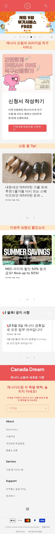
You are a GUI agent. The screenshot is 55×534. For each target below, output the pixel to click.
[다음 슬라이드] (40, 37)
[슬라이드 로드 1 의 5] (20, 37)
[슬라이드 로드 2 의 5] (24, 37)
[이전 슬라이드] (15, 37)
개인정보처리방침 (35, 531)
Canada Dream (17, 527)
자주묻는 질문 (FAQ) (16, 489)
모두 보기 (48, 312)
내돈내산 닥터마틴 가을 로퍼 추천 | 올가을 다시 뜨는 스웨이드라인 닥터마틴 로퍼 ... (26, 191)
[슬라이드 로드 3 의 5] (27, 37)
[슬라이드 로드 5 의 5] (35, 37)
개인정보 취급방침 (15, 443)
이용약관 (10, 436)
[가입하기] (45, 408)
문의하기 (10, 496)
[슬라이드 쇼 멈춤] (51, 37)
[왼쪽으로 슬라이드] (20, 217)
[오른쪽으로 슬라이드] (34, 217)
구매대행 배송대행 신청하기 (27, 128)
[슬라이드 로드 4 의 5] (31, 37)
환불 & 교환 (11, 450)
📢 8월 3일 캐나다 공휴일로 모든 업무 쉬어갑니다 (26, 328)
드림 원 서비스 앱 (14, 469)
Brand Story (12, 429)
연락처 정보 (20, 531)
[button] (6, 5)
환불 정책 (46, 527)
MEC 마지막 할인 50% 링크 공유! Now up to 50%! (25, 271)
